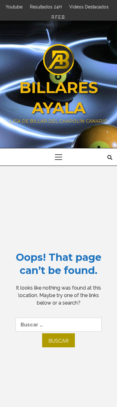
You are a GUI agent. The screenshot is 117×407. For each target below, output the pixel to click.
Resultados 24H (46, 6)
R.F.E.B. (58, 16)
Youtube (14, 6)
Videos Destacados (89, 6)
